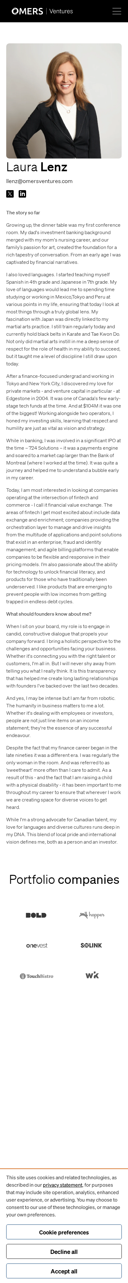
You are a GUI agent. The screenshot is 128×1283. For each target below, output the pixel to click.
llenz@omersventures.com (39, 180)
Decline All (64, 1251)
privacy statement (62, 1184)
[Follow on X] (10, 194)
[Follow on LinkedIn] (22, 194)
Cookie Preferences (64, 1232)
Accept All (64, 1271)
